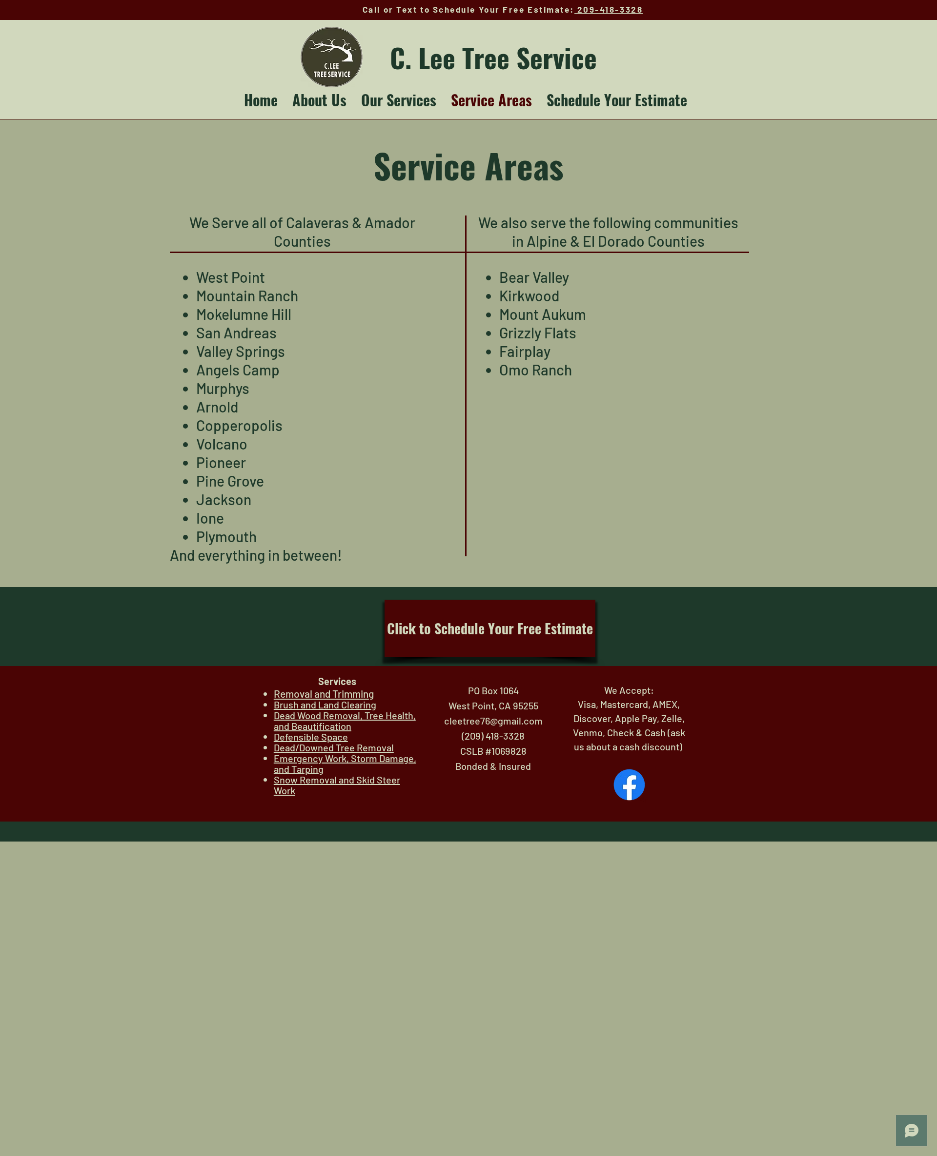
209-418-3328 (608, 9)
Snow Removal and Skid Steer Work (337, 785)
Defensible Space (311, 737)
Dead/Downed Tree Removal (334, 747)
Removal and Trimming (324, 693)
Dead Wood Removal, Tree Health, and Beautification (345, 720)
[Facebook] (629, 784)
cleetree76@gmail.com (493, 720)
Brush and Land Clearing (325, 704)
